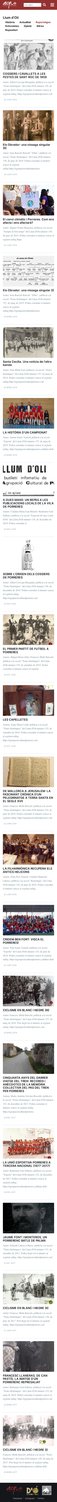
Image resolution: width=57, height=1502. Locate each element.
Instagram (30, 1498)
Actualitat (25, 22)
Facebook (17, 1498)
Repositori (11, 29)
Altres (40, 26)
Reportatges (43, 22)
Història (10, 22)
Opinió (28, 26)
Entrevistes (12, 26)
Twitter (41, 1498)
